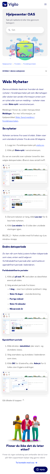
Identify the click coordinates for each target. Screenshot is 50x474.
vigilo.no (40, 145)
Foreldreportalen (29, 64)
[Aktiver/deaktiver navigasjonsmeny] (45, 4)
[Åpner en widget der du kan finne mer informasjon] (41, 470)
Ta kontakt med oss (25, 463)
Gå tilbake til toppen (12, 401)
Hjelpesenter (7, 64)
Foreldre (17, 64)
